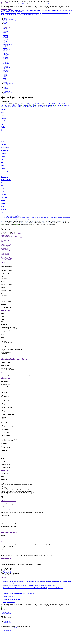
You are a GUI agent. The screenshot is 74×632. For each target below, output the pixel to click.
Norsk (14, 13)
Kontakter (8, 558)
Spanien (3, 138)
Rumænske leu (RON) (6, 250)
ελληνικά (30, 10)
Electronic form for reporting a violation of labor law (19, 593)
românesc (44, 13)
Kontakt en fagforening (8, 19)
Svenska (7, 14)
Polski (34, 13)
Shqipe (67, 13)
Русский (49, 13)
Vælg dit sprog (8, 9)
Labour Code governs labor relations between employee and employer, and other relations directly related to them (37, 581)
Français (52, 10)
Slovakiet (3, 209)
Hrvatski (65, 10)
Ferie (6, 470)
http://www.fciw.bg (6, 571)
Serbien (3, 200)
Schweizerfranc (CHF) (6, 252)
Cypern (3, 124)
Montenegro (4, 177)
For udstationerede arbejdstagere (7, 509)
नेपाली (18, 13)
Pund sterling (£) (4, 249)
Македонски (4, 13)
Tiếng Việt (30, 14)
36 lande (5, 18)
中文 (35, 14)
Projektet (5, 88)
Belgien (3, 115)
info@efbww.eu (4, 613)
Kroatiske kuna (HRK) (6, 244)
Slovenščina (62, 13)
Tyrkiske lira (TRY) (5, 257)
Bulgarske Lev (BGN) (16, 233)
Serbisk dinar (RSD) (5, 253)
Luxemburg (4, 171)
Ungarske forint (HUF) (6, 259)
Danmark (3, 133)
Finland (3, 141)
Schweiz (3, 121)
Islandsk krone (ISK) (5, 243)
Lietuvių (12, 11)
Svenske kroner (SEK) (6, 254)
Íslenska (3, 11)
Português (38, 13)
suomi (48, 10)
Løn (5, 263)
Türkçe (12, 14)
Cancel (6, 2)
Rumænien (4, 197)
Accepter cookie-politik (6, 630)
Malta (2, 183)
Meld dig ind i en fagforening (10, 20)
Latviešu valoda (18, 11)
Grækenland (4, 150)
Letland (3, 174)
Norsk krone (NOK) (5, 246)
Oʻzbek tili (25, 14)
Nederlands (24, 13)
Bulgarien (3, 118)
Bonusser (7, 378)
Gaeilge (57, 10)
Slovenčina (55, 13)
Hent (4, 23)
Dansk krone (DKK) (5, 240)
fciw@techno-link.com (7, 572)
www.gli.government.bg (9, 583)
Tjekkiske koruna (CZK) (6, 256)
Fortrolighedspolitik (7, 90)
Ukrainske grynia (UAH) (6, 258)
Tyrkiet (3, 212)
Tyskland (3, 130)
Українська (18, 14)
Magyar (70, 10)
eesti (44, 10)
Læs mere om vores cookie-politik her (9, 627)
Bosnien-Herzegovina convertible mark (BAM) (11, 237)
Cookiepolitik (6, 91)
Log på (5, 93)
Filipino (29, 13)
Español (40, 10)
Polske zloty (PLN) (5, 248)
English (36, 10)
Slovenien (3, 206)
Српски (3, 14)
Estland (3, 136)
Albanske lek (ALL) (5, 235)
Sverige (3, 203)
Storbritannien (5, 147)
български (8, 10)
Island (2, 162)
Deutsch (25, 10)
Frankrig (3, 144)
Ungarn (3, 156)
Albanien (3, 109)
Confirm (2, 2)
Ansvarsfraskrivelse (7, 92)
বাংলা (12, 10)
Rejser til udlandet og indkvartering (17, 359)
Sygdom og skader (11, 532)
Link (6, 578)
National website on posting (11, 599)
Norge (2, 188)
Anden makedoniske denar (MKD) (9, 236)
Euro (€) (2, 241)
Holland (3, 186)
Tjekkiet (3, 127)
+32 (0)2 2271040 (5, 612)
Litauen (3, 168)
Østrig (2, 112)
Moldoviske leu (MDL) (6, 245)
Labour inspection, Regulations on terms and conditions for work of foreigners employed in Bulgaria (33, 588)
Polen (2, 191)
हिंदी (61, 10)
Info (2, 263)
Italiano (7, 11)
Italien (2, 165)
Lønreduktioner (10, 501)
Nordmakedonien (6, 180)
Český (16, 10)
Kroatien (3, 153)
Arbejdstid (8, 310)
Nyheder (5, 22)
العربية (3, 10)
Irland (2, 159)
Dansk (3, 9)
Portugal (3, 194)
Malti (10, 13)
